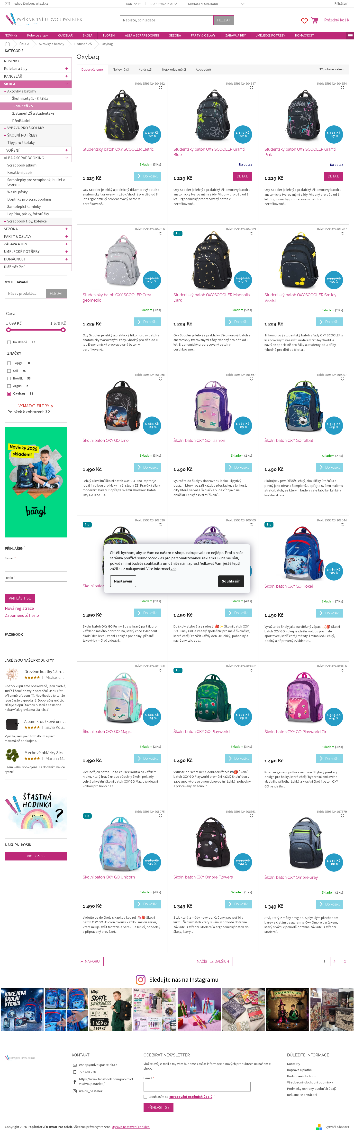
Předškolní (21, 120)
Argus (20, 386)
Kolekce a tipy (15, 68)
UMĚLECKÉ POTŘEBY (21, 251)
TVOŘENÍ (11, 150)
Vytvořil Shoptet (337, 1127)
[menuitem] (11, 35)
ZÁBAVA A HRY (15, 244)
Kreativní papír (19, 172)
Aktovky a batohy (21, 91)
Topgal (21, 363)
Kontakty (133, 4)
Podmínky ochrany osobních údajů (311, 1088)
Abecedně (203, 69)
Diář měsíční (14, 267)
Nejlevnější (121, 69)
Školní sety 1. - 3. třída (30, 98)
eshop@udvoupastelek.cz (98, 1065)
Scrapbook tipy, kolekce (27, 221)
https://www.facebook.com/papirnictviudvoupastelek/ (106, 1081)
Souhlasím (231, 581)
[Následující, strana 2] (334, 961)
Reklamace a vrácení (302, 1094)
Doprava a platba (164, 4)
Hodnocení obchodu (202, 4)
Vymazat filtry (33, 406)
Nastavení (123, 581)
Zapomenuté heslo (22, 616)
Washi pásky (17, 192)
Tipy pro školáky (21, 142)
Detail (242, 176)
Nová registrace (19, 608)
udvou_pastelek (91, 1091)
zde (173, 569)
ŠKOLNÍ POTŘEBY (22, 135)
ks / (36, 856)
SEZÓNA (11, 229)
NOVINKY (11, 61)
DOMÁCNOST (15, 259)
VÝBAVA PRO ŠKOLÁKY (25, 128)
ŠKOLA (9, 84)
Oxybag (23, 393)
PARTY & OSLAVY (17, 236)
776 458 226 (87, 1072)
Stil (19, 371)
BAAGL (22, 378)
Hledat (223, 20)
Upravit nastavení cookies (131, 1127)
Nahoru (92, 961)
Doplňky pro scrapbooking (29, 199)
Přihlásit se (20, 598)
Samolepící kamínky (24, 206)
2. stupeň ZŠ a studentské (33, 113)
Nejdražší (145, 69)
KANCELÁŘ (13, 76)
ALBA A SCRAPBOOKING (24, 158)
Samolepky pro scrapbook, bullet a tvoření (36, 182)
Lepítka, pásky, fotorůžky (28, 214)
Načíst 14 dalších (213, 961)
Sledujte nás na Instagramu (183, 979)
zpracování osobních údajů (190, 1096)
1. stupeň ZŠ (22, 106)
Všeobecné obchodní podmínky (310, 1082)
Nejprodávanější (174, 69)
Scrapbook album (21, 165)
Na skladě (24, 342)
